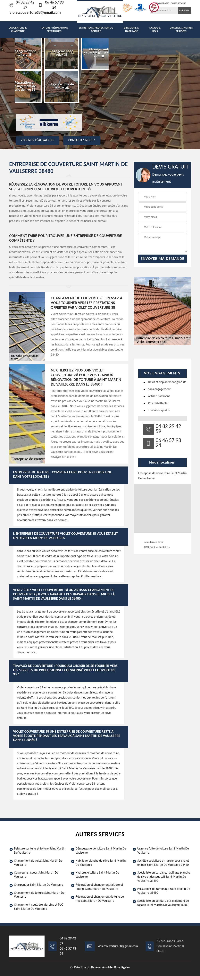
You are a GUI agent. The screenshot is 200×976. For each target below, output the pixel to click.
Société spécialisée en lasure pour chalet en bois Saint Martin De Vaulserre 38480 (163, 863)
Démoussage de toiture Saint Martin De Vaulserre (101, 850)
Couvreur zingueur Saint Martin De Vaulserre (36, 874)
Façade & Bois (155, 29)
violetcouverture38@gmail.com (35, 13)
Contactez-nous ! (81, 140)
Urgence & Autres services (181, 29)
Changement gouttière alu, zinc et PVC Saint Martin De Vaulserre (38, 907)
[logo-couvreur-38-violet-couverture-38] (100, 11)
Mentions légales (119, 967)
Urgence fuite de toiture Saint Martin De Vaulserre (163, 850)
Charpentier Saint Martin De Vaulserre (38, 884)
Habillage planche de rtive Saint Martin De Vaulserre (101, 863)
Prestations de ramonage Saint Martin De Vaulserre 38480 (163, 891)
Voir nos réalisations (37, 140)
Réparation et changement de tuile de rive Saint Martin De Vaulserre (100, 898)
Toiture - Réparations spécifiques (54, 29)
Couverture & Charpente (18, 29)
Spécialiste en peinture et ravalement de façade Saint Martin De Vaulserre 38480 (163, 903)
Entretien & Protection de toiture (96, 29)
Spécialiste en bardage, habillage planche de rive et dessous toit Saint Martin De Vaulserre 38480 (163, 877)
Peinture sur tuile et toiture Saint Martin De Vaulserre (39, 850)
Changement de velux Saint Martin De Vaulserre (38, 863)
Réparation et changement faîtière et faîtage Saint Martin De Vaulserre (99, 887)
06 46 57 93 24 (54, 5)
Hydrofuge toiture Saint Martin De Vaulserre (97, 874)
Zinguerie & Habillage (131, 29)
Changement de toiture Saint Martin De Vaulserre (39, 895)
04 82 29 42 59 (25, 5)
